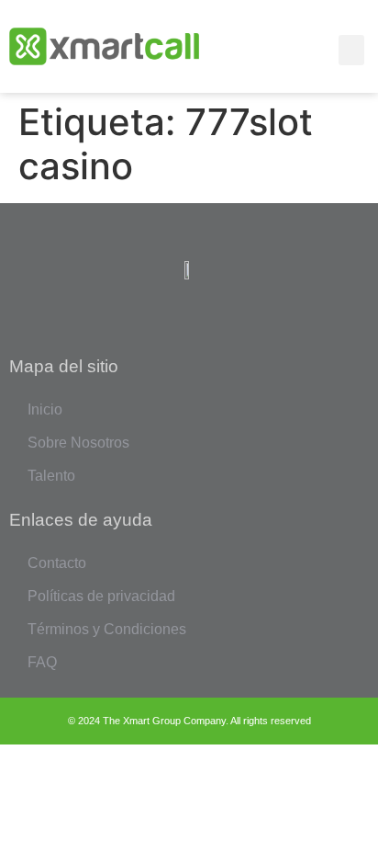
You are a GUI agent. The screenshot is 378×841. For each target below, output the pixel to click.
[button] (351, 50)
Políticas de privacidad (101, 596)
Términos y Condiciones (107, 629)
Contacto (57, 563)
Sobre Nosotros (78, 442)
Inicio (45, 409)
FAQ (42, 662)
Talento (51, 475)
